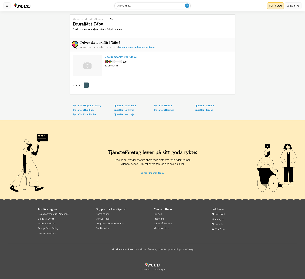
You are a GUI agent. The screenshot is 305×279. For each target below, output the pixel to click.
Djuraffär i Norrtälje (124, 114)
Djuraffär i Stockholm (84, 114)
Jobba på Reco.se (163, 223)
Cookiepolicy (102, 228)
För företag (275, 5)
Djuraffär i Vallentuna (125, 105)
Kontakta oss (102, 214)
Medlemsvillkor (161, 228)
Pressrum (159, 218)
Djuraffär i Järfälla (204, 105)
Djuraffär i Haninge (164, 110)
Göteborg (152, 249)
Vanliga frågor (103, 218)
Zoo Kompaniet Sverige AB (121, 57)
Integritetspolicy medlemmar (110, 223)
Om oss (158, 214)
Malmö (162, 249)
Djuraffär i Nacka (163, 105)
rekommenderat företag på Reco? (137, 47)
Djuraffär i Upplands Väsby (87, 105)
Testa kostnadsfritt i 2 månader (53, 214)
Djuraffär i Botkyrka (124, 110)
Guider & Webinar (46, 223)
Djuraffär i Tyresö (204, 110)
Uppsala (171, 249)
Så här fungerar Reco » (152, 173)
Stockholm (140, 249)
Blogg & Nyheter (46, 218)
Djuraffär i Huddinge (84, 110)
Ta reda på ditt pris (47, 233)
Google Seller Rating (48, 228)
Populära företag (184, 249)
